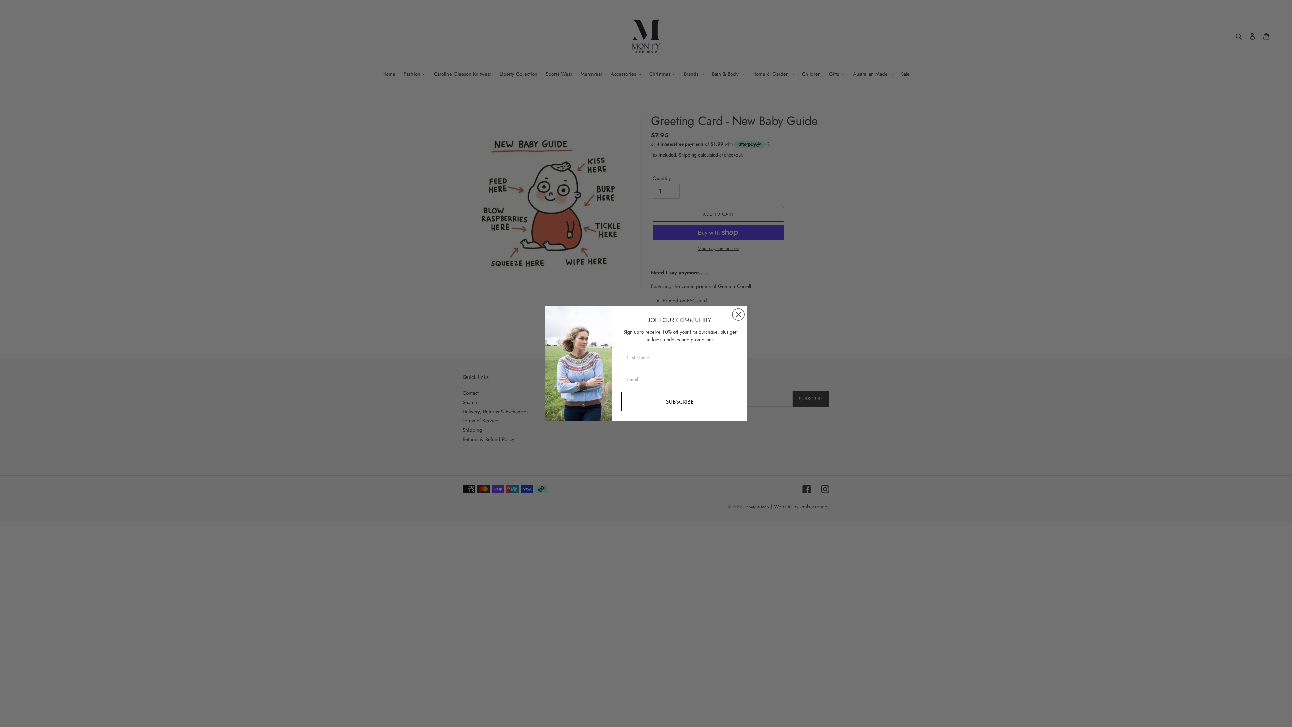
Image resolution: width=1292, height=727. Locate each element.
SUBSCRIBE (680, 401)
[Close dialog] (738, 314)
